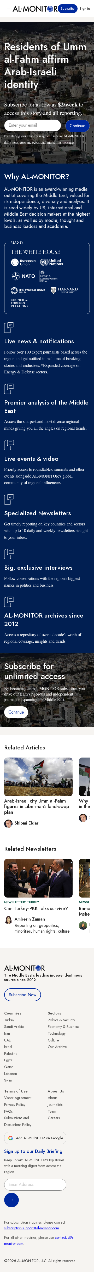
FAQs (8, 1111)
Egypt (8, 1060)
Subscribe (67, 8)
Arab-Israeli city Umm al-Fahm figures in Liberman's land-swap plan (36, 807)
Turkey (9, 1020)
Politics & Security (61, 1020)
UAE (7, 1040)
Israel (8, 1046)
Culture (53, 1040)
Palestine (10, 1053)
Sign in (85, 8)
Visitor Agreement (17, 1097)
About (52, 1097)
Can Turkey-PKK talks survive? (36, 908)
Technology (57, 1033)
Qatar (8, 1066)
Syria (8, 1080)
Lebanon (10, 1073)
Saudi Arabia (14, 1026)
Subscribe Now (22, 995)
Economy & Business (63, 1026)
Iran (7, 1033)
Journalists (55, 1104)
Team (52, 1111)
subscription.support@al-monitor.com (31, 1228)
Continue (16, 712)
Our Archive (57, 1046)
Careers (54, 1117)
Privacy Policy (14, 1104)
